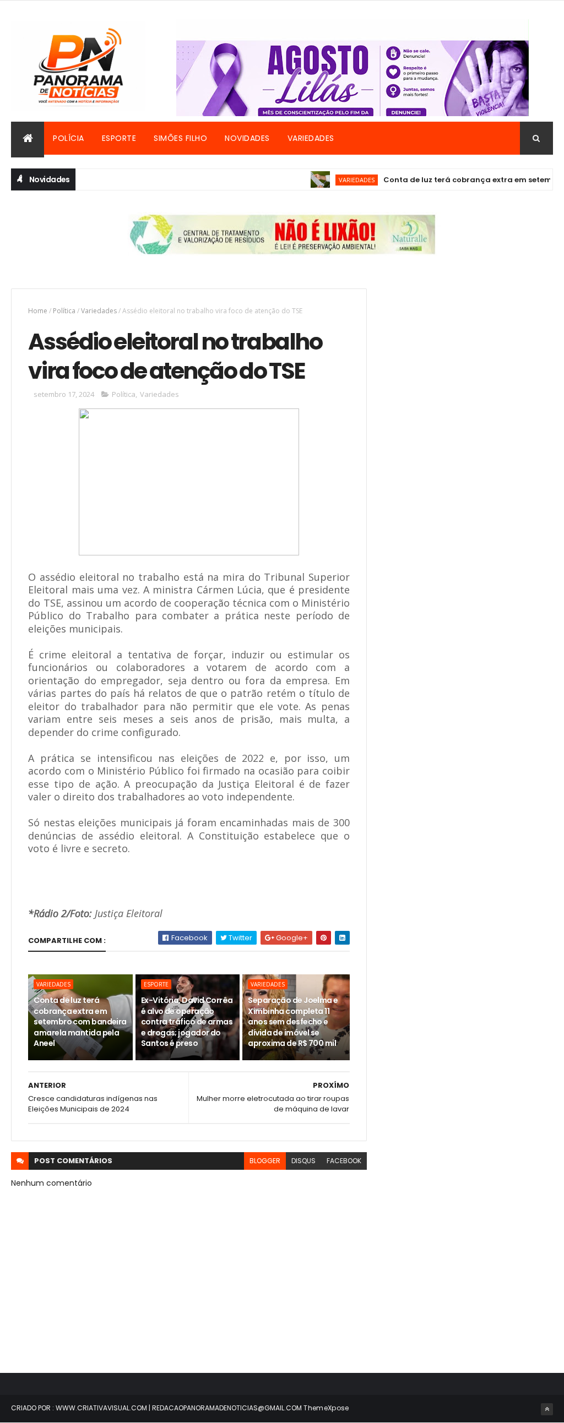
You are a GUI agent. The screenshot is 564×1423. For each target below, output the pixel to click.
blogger (265, 1160)
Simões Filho (180, 138)
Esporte (119, 138)
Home (37, 310)
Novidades (247, 138)
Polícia (68, 138)
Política (64, 310)
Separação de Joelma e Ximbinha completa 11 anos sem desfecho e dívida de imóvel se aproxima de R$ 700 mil (293, 1022)
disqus (303, 1160)
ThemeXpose (326, 1408)
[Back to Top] (547, 1409)
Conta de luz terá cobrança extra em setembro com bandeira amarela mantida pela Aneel (80, 1022)
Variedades (311, 138)
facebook (344, 1160)
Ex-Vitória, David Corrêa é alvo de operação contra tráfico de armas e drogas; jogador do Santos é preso (187, 1022)
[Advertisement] (469, 357)
